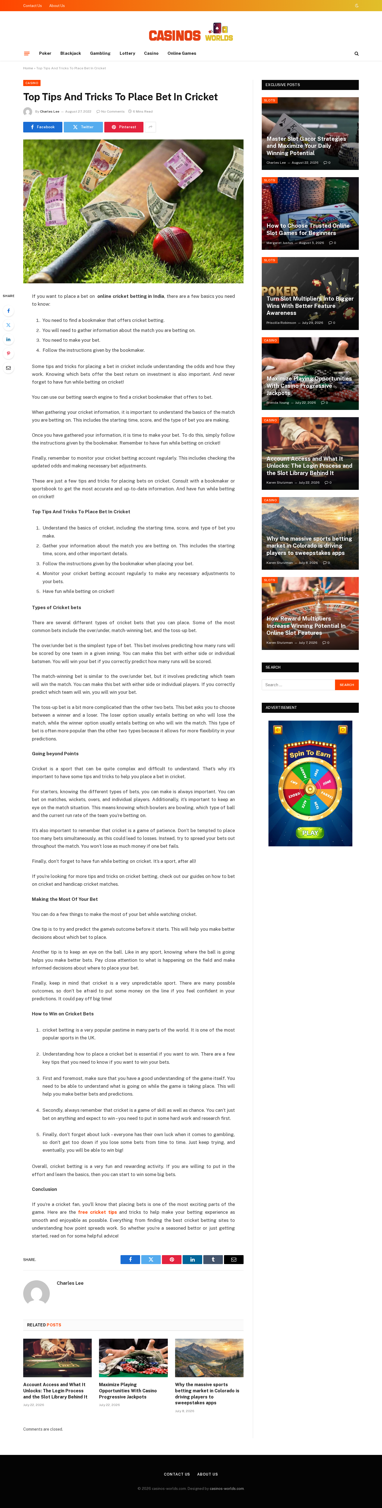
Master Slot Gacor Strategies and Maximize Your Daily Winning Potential (306, 146)
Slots (269, 100)
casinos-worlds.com (227, 1488)
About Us (57, 6)
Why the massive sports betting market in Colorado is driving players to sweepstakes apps (207, 1393)
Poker (45, 53)
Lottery (127, 53)
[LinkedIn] (8, 339)
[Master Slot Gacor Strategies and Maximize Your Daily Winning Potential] (310, 133)
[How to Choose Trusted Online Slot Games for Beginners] (310, 213)
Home (28, 68)
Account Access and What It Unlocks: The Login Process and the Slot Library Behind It (55, 1391)
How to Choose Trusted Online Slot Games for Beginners (308, 229)
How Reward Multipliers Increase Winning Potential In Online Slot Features (306, 625)
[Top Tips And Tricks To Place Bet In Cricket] (133, 211)
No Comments (113, 111)
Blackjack (70, 53)
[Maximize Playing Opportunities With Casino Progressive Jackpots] (133, 1358)
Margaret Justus (280, 243)
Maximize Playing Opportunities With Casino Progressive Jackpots (128, 1391)
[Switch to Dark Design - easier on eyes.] (356, 6)
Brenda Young (278, 403)
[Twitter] (8, 325)
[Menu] (27, 53)
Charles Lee (49, 111)
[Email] (8, 367)
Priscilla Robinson (281, 323)
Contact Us (32, 6)
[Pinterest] (8, 353)
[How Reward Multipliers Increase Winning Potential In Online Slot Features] (310, 613)
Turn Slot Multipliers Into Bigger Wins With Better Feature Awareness (310, 305)
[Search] (356, 53)
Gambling (100, 53)
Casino (151, 53)
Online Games (182, 53)
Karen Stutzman (280, 483)
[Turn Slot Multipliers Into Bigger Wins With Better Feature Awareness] (310, 293)
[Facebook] (8, 310)
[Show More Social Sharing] (150, 127)
